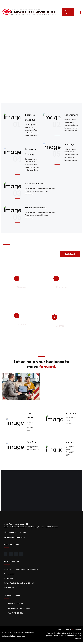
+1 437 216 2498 (55, 3)
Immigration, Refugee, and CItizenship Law (21, 569)
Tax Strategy (71, 114)
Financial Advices (35, 183)
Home (60, 630)
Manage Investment (36, 207)
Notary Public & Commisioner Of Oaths (19, 583)
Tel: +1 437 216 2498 (15, 604)
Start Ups (69, 144)
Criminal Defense (11, 587)
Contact (77, 630)
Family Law (8, 578)
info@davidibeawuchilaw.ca (35, 3)
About (68, 630)
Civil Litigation (9, 574)
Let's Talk (66, 12)
